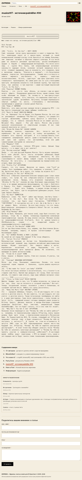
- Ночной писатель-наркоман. (21, 367)
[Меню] (79, 3)
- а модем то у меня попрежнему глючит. (25, 354)
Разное (13, 27)
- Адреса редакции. (18, 371)
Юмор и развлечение (25, 27)
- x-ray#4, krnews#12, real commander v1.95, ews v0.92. (30, 357)
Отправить (7, 464)
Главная (4, 6)
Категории (5, 27)
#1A (26, 6)
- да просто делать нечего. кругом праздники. (27, 351)
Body (20, 6)
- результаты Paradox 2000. (20, 361)
